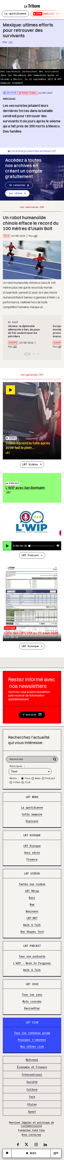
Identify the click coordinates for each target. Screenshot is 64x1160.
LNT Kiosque (30, 646)
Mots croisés (32, 1001)
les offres (15, 193)
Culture (32, 1089)
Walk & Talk (32, 925)
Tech (6, 235)
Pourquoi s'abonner (32, 1040)
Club (28, 782)
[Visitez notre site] (7, 1153)
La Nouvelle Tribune (32, 4)
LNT (11, 42)
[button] (27, 354)
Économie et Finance (32, 1067)
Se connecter (17, 185)
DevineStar (32, 1008)
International (27, 92)
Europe (13, 342)
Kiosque (10, 627)
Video (16, 782)
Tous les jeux (32, 995)
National (32, 1060)
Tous (27, 778)
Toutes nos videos (32, 884)
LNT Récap (32, 891)
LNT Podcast (30, 555)
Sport (32, 1112)
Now (32, 904)
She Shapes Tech (32, 932)
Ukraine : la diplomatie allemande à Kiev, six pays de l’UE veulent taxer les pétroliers (24, 331)
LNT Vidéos (30, 464)
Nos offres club (32, 1046)
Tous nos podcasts (32, 956)
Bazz (32, 898)
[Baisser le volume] (58, 546)
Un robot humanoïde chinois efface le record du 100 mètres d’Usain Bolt (30, 223)
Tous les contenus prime (32, 1033)
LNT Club (32, 1022)
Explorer (32, 821)
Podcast (14, 483)
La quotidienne (15, 13)
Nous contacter (31, 1134)
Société (32, 1082)
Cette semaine (32, 814)
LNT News (32, 797)
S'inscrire (29, 714)
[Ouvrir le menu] (56, 1153)
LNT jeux (32, 984)
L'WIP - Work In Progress (32, 963)
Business (32, 911)
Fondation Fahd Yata (31, 1130)
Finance (32, 859)
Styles (32, 1104)
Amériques (9, 98)
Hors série (32, 853)
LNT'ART (32, 918)
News (38, 778)
